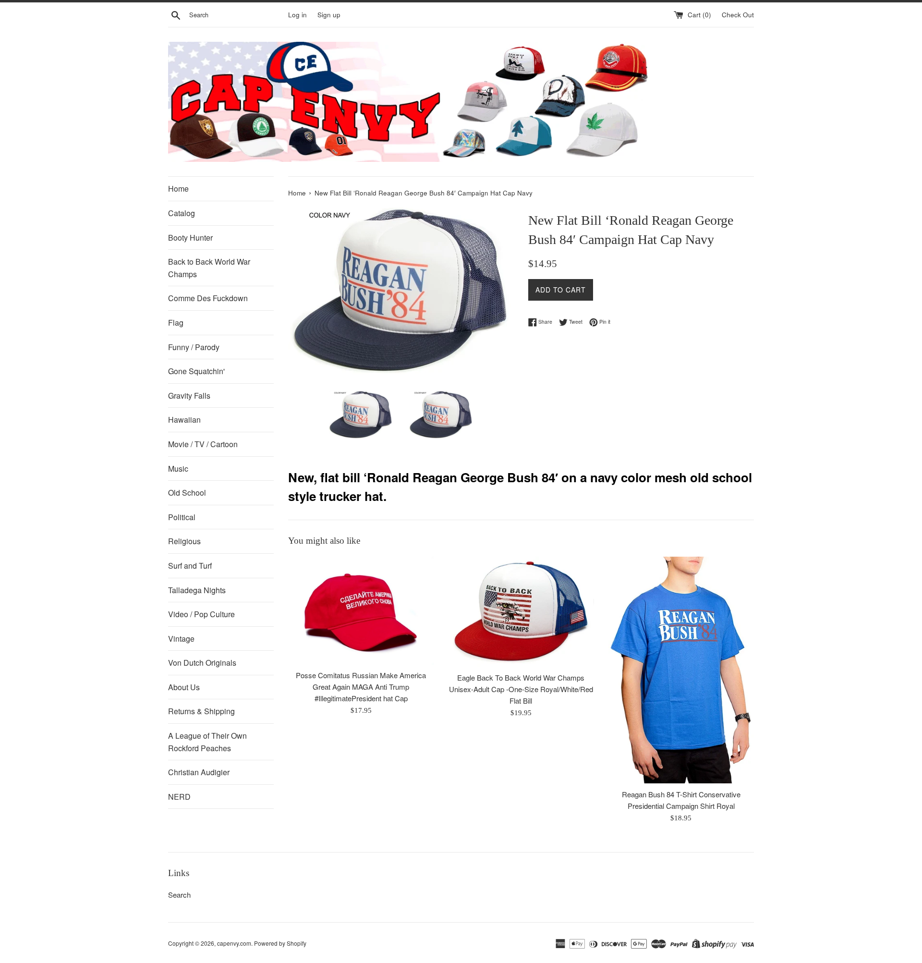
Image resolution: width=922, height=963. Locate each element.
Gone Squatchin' (196, 371)
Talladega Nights (197, 590)
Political (181, 517)
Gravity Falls (189, 395)
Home (178, 188)
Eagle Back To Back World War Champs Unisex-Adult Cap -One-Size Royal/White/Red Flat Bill (521, 689)
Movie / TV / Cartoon (203, 444)
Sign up (328, 14)
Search (179, 895)
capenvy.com (234, 943)
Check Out (738, 14)
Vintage (181, 638)
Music (178, 468)
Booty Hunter (190, 237)
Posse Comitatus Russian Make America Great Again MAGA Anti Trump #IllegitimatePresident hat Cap (361, 686)
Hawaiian (184, 419)
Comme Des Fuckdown (208, 298)
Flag (175, 322)
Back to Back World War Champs (209, 268)
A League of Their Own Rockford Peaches (207, 742)
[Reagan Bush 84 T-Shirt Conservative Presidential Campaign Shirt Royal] (681, 670)
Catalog (181, 213)
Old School (187, 492)
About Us (184, 687)
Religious (184, 541)
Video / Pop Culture (201, 614)
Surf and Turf (190, 565)
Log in (297, 14)
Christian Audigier (199, 772)
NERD (179, 796)
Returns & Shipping (201, 711)
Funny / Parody (193, 347)
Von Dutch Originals (202, 662)
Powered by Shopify (280, 943)
